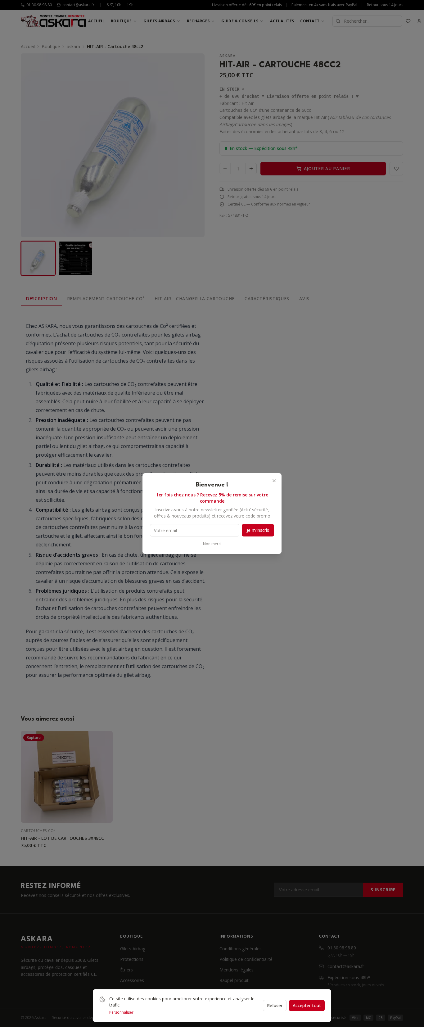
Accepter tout (307, 1005)
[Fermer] (274, 480)
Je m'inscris (258, 530)
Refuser (274, 1005)
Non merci (212, 543)
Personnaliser (121, 1012)
